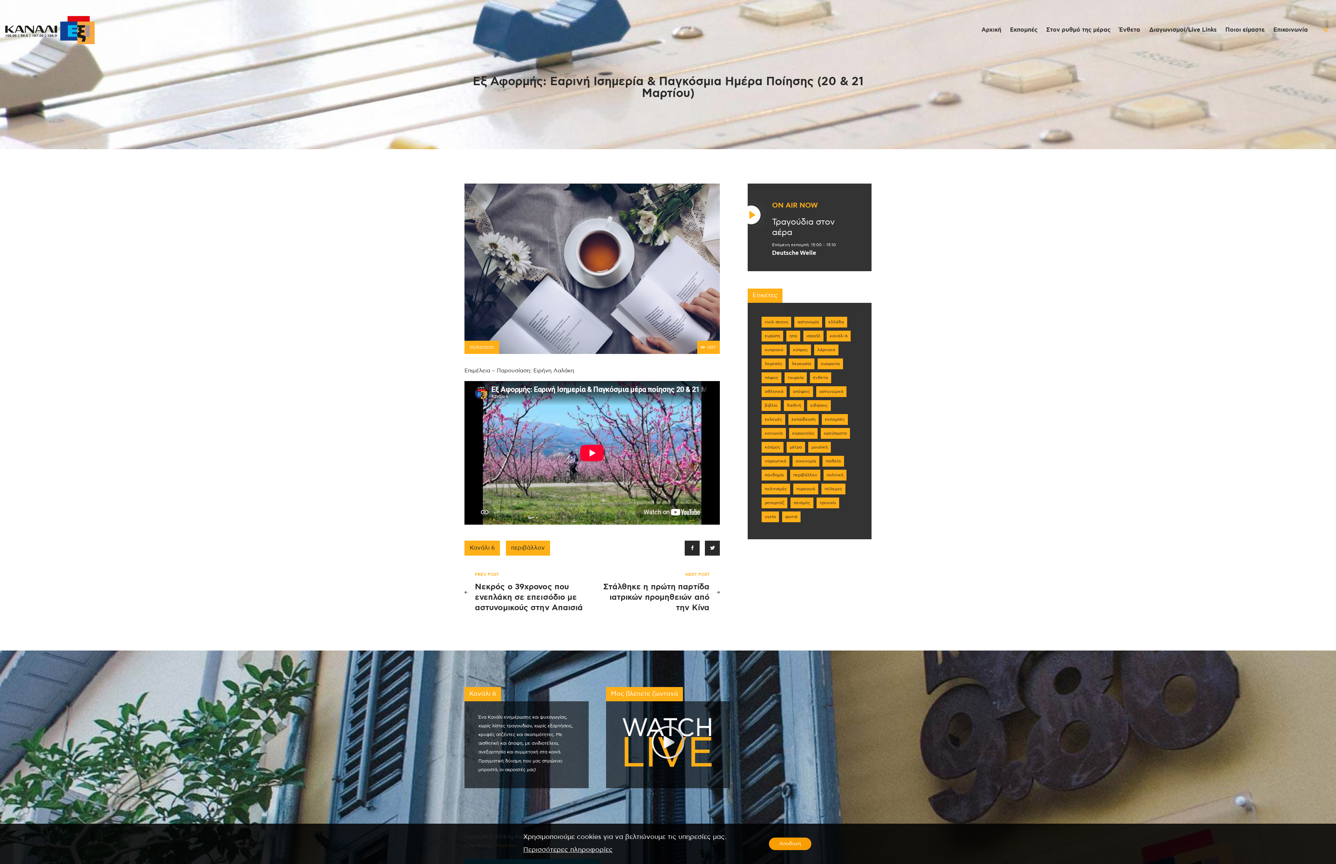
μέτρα (796, 447)
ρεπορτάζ (774, 503)
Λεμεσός (773, 364)
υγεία (770, 517)
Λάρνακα (826, 350)
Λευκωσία (801, 364)
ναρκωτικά (775, 461)
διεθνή (794, 405)
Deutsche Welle (794, 253)
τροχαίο (828, 503)
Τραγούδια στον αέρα (803, 227)
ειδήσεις (819, 405)
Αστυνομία (808, 322)
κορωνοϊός (803, 433)
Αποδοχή (790, 843)
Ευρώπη (772, 336)
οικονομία (806, 461)
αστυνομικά (831, 391)
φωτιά (791, 517)
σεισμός (802, 503)
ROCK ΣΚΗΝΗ (776, 322)
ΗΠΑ (793, 336)
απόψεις (801, 391)
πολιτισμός (776, 489)
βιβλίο (771, 405)
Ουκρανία (830, 364)
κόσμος (772, 447)
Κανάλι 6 (482, 548)
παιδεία (833, 461)
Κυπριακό (774, 350)
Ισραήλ (813, 336)
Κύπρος (800, 350)
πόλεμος (833, 489)
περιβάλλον (528, 548)
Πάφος (771, 378)
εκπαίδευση (804, 419)
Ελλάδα (836, 322)
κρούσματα (835, 433)
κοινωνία (774, 433)
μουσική (819, 447)
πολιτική (835, 475)
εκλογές (773, 419)
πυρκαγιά (805, 489)
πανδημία (774, 475)
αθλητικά (774, 391)
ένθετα (820, 378)
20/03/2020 (482, 347)
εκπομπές (835, 419)
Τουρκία (796, 378)
